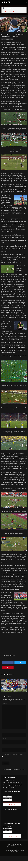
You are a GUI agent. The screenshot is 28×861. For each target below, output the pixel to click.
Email (4, 738)
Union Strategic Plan (15, 849)
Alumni (12, 847)
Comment (5, 703)
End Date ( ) (7, 830)
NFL (19, 654)
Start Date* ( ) (8, 826)
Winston (12, 655)
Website (4, 746)
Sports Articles (9, 39)
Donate (21, 846)
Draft (4, 654)
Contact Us (18, 844)
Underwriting (11, 846)
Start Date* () (8, 795)
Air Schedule (12, 845)
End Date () (7, 798)
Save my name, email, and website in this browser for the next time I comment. (14, 756)
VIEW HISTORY (12, 804)
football (9, 654)
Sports (3, 39)
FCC (19, 847)
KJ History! (15, 851)
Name (4, 731)
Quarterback (6, 655)
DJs (21, 845)
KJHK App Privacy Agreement (15, 850)
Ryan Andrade (5, 36)
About (9, 844)
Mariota (15, 654)
